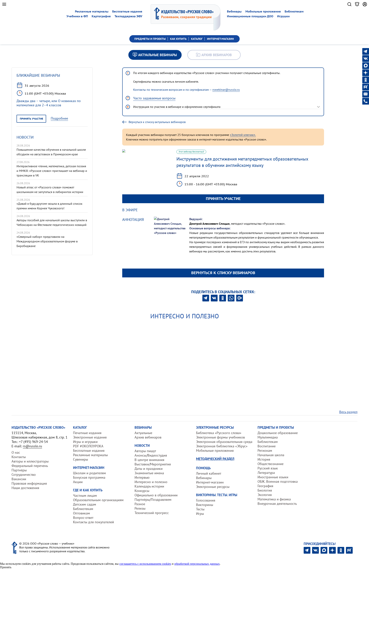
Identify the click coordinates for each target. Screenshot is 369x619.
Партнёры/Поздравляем (153, 499)
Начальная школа (271, 455)
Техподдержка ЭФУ (128, 16)
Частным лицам (85, 495)
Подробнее (59, 118)
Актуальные (143, 433)
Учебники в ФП (77, 16)
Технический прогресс (152, 513)
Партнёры (19, 470)
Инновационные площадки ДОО (250, 16)
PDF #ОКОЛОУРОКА (88, 446)
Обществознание (270, 464)
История (264, 459)
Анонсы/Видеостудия (151, 455)
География (265, 486)
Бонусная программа (89, 477)
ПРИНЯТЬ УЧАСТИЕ (223, 198)
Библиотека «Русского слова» (218, 433)
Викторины (204, 505)
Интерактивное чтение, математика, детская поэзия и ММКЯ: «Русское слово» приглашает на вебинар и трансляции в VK (52, 170)
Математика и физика (274, 499)
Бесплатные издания (127, 11)
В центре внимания (149, 460)
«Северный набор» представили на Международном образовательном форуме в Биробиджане (47, 241)
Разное (140, 504)
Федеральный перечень (30, 465)
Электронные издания (90, 437)
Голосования (205, 500)
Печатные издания (87, 433)
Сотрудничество (24, 474)
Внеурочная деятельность (277, 503)
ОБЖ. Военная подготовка (278, 481)
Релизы (140, 508)
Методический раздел (215, 459)
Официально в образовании (156, 495)
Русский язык (268, 468)
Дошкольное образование (278, 433)
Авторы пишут (145, 451)
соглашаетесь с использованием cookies (145, 563)
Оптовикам (81, 513)
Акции (78, 482)
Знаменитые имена (149, 473)
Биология (265, 490)
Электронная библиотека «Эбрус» (222, 446)
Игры (200, 513)
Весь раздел (348, 412)
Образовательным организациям (98, 500)
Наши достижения (25, 488)
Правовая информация (29, 483)
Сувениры (80, 459)
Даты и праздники (149, 468)
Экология (265, 495)
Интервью (142, 477)
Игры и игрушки (85, 441)
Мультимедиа (268, 437)
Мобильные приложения (263, 11)
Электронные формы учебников (220, 437)
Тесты (200, 509)
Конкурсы (142, 490)
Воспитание (267, 446)
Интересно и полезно (151, 482)
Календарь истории (149, 486)
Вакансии (19, 479)
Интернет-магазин (210, 482)
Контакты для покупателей (93, 522)
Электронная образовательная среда (224, 441)
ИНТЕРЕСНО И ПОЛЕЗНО (184, 316)
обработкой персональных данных (197, 563)
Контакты (19, 457)
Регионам (265, 450)
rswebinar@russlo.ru (226, 90)
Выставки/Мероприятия (153, 464)
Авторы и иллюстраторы (30, 461)
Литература (266, 472)
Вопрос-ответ (83, 517)
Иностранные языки (273, 477)
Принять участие (31, 118)
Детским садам (84, 504)
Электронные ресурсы (212, 486)
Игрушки (283, 16)
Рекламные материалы (91, 11)
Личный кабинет (208, 473)
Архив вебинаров (148, 437)
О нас (16, 452)
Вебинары (234, 11)
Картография (101, 16)
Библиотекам (294, 11)
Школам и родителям (89, 473)
